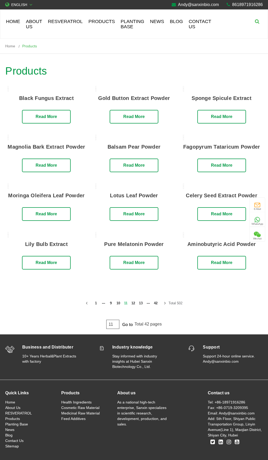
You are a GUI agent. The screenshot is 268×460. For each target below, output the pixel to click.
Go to (127, 324)
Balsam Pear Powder (134, 147)
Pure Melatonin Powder (134, 244)
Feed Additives (73, 419)
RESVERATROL (65, 21)
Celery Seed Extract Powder (221, 195)
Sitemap (12, 446)
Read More (46, 116)
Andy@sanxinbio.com (198, 4)
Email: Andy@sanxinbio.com (231, 413)
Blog (176, 21)
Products (101, 21)
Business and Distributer (47, 347)
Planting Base (132, 24)
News (157, 21)
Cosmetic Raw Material (80, 408)
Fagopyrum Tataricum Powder (221, 147)
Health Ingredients (76, 402)
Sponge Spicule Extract (222, 98)
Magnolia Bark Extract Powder (46, 147)
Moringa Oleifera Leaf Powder (46, 195)
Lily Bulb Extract (46, 244)
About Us (34, 24)
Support (211, 347)
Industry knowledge (132, 347)
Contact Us (200, 24)
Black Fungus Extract (46, 98)
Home (13, 21)
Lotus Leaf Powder (134, 195)
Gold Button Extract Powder (134, 98)
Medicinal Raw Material (80, 413)
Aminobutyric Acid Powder (221, 244)
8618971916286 (247, 4)
